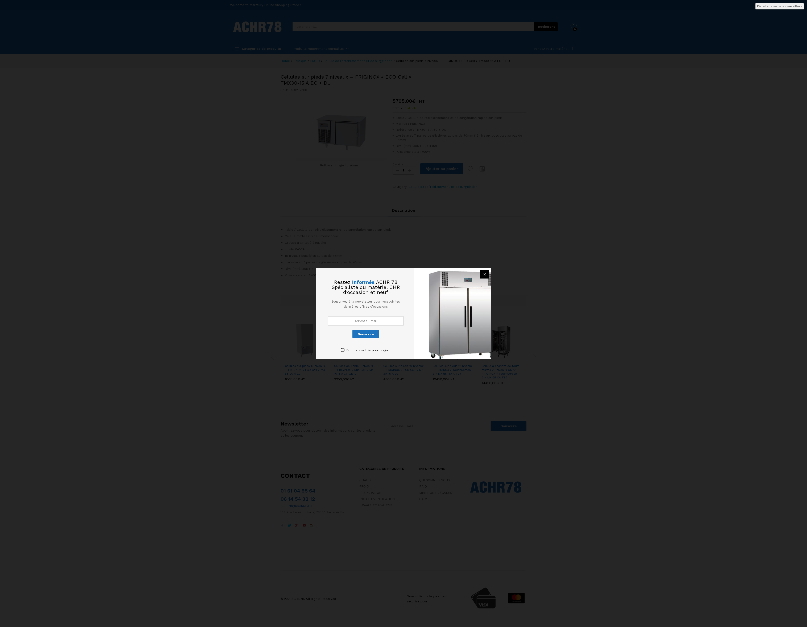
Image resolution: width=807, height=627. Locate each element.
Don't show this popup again (368, 350)
